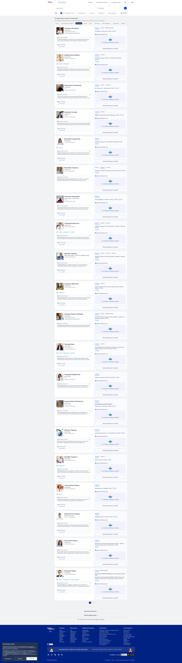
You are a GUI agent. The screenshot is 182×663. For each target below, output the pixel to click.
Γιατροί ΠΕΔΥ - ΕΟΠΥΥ (103, 631)
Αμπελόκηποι (62, 635)
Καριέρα (125, 639)
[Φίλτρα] (56, 13)
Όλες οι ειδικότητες (103, 636)
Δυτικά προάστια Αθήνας (67, 23)
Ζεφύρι (85, 23)
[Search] (125, 8)
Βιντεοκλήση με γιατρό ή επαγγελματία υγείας (109, 630)
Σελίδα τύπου (126, 640)
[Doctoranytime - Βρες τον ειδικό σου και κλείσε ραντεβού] (78, 619)
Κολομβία (105, 649)
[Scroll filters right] (117, 13)
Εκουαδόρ (110, 649)
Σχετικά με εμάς (127, 630)
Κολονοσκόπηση (85, 631)
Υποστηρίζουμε (127, 644)
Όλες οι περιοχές (102, 635)
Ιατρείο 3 (108, 85)
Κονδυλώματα (85, 630)
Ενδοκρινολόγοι (73, 639)
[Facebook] (48, 655)
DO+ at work (126, 632)
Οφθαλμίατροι (73, 638)
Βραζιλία (120, 649)
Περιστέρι (61, 634)
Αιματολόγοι (83, 619)
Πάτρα (60, 638)
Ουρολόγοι (72, 640)
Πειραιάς (61, 632)
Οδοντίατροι (72, 634)
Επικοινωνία (126, 631)
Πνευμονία (84, 640)
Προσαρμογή (8, 658)
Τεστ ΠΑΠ (84, 632)
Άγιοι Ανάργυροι (106, 23)
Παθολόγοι (72, 635)
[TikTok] (62, 655)
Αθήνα (60, 630)
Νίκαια (60, 640)
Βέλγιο (97, 649)
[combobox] (75, 8)
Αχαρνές (123, 23)
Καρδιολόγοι (73, 641)
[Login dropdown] (126, 2)
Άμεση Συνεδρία (127, 638)
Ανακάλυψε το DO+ (128, 635)
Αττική (57, 23)
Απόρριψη (19, 658)
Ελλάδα (94, 649)
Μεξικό (101, 649)
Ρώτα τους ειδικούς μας (104, 643)
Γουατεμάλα (114, 649)
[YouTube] (58, 655)
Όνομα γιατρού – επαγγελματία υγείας (107, 634)
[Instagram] (52, 655)
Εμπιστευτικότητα (127, 643)
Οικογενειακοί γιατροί (104, 632)
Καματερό (78, 23)
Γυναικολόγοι (73, 632)
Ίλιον (91, 23)
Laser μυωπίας (85, 639)
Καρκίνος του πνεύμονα (87, 641)
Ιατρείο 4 (114, 253)
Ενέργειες (126, 641)
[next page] (94, 602)
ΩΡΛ (71, 630)
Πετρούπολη (116, 23)
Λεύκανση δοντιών (86, 635)
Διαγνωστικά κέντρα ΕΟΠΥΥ (105, 640)
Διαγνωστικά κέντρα (103, 639)
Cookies (113, 660)
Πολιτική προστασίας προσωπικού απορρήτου (125, 660)
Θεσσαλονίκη (62, 631)
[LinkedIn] (55, 655)
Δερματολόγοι (73, 631)
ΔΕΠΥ (83, 636)
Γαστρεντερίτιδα (85, 634)
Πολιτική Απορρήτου (10, 651)
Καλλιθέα (61, 636)
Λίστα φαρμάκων (102, 644)
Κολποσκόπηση (85, 638)
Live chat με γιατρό (127, 634)
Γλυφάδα (61, 639)
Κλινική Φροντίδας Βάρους (129, 636)
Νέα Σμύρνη (61, 641)
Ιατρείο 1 (97, 28)
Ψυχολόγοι (72, 636)
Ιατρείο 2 (103, 28)
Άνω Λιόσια (97, 23)
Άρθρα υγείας (102, 638)
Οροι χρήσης (107, 660)
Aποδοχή (31, 658)
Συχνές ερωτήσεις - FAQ (104, 641)
